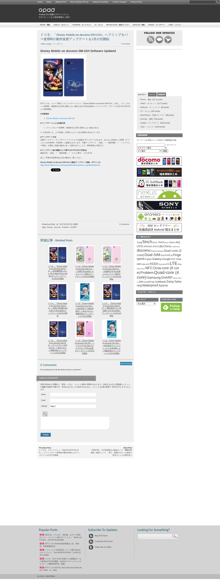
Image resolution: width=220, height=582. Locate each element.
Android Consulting (100, 2)
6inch (155, 242)
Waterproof (150, 285)
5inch (147, 242)
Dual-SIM (152, 255)
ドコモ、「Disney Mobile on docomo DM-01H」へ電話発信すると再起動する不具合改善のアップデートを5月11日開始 (111, 309)
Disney (50, 227)
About (49, 2)
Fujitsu (148, 259)
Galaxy (156, 259)
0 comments (125, 44)
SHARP (73, 227)
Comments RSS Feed (103, 541)
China (167, 246)
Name (43, 394)
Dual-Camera (157, 251)
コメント (152, 94)
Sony (170, 281)
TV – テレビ (98, 25)
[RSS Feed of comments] (159, 43)
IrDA (148, 264)
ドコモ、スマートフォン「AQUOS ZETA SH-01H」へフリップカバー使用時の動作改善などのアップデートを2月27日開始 (59, 452)
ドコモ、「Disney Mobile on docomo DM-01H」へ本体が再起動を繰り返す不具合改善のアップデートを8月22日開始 (57, 309)
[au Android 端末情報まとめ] (159, 176)
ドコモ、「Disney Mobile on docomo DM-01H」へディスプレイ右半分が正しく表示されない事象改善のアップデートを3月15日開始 (57, 347)
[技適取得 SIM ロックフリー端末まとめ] (159, 231)
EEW (163, 255)
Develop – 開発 (139, 25)
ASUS (156, 246)
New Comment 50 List (79, 2)
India (143, 264)
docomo (57, 227)
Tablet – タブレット (61, 25)
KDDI (154, 264)
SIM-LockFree (146, 281)
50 (42, 559)
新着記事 (161, 94)
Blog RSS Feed (100, 536)
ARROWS (148, 246)
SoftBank (160, 281)
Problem (65, 227)
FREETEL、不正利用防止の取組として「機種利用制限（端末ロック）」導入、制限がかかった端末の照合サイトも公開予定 (111, 452)
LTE (173, 263)
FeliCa (168, 255)
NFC (149, 268)
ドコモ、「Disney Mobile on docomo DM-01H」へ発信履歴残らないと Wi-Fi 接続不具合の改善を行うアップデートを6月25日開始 (57, 272)
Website (44, 406)
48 (42, 568)
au (161, 246)
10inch (172, 242)
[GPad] (46, 11)
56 (42, 550)
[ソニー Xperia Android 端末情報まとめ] (159, 209)
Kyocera (162, 264)
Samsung (154, 277)
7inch (161, 242)
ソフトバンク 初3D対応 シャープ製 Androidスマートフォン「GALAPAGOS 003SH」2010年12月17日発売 (60, 552)
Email (43, 400)
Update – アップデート (156, 25)
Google (166, 259)
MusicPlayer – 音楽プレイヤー (117, 25)
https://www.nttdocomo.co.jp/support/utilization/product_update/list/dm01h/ (70, 165)
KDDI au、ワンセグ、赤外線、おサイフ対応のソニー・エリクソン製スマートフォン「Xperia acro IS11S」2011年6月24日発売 (61, 537)
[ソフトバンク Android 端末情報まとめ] (159, 187)
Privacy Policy (136, 2)
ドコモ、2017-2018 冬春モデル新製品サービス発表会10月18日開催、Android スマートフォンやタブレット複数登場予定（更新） (60, 561)
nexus (142, 269)
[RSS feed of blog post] (151, 43)
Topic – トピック (175, 25)
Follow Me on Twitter (102, 547)
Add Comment (126, 363)
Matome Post (61, 2)
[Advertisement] (127, 13)
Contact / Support (119, 2)
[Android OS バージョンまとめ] (159, 220)
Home (39, 2)
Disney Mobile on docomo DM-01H (60, 118)
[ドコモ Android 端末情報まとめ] (159, 165)
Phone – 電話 (45, 25)
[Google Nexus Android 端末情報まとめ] (159, 198)
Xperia (163, 285)
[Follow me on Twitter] (168, 43)
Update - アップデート (54, 44)
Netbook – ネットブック (81, 25)
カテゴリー (142, 94)
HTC (173, 259)
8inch (167, 242)
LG (167, 264)
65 (42, 535)
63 (42, 544)
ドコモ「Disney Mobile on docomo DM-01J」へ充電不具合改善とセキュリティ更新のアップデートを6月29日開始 (84, 271)
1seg (139, 242)
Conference (175, 247)
